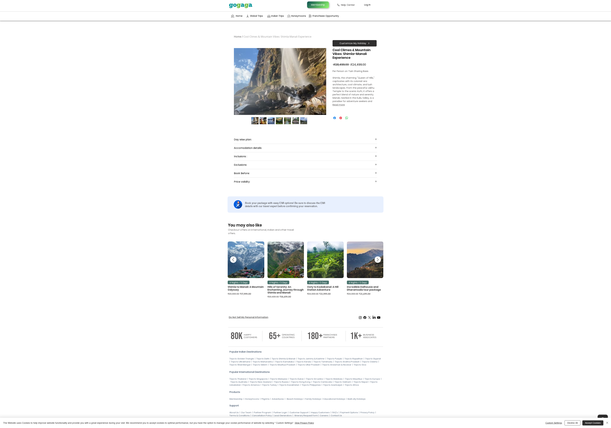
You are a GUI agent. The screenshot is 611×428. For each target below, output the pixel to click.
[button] (355, 43)
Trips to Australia (238, 381)
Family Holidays (313, 398)
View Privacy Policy (304, 423)
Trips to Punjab (334, 358)
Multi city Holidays (356, 398)
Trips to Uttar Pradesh (309, 364)
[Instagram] (360, 317)
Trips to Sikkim (259, 364)
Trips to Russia (281, 381)
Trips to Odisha (369, 361)
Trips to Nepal (361, 381)
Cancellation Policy (262, 415)
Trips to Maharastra (263, 361)
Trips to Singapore (258, 378)
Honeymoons (252, 398)
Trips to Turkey (269, 384)
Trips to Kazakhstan (289, 384)
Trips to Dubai (297, 378)
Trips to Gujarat (373, 358)
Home (237, 36)
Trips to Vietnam (342, 381)
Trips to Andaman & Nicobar (336, 364)
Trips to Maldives (334, 378)
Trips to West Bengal (240, 364)
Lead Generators (283, 415)
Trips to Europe (372, 378)
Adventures (278, 398)
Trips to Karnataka (284, 361)
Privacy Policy (367, 412)
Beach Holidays (295, 398)
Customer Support (299, 412)
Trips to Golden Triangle (241, 358)
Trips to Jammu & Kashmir (311, 358)
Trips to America (251, 384)
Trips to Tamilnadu (322, 361)
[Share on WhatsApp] (347, 118)
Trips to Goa (360, 364)
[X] (369, 317)
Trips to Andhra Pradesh (347, 361)
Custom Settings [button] (553, 423)
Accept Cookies (593, 423)
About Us (234, 412)
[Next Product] (378, 259)
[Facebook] (365, 317)
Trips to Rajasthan (353, 358)
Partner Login (280, 412)
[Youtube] (379, 317)
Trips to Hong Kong (300, 381)
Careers (323, 415)
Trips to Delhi (262, 358)
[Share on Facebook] (335, 118)
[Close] (607, 422)
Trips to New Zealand (260, 381)
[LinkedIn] (374, 317)
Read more (339, 104)
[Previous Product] (233, 259)
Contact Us (336, 415)
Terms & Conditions (239, 415)
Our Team (246, 412)
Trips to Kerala (304, 361)
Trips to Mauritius (353, 378)
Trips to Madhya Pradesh (282, 364)
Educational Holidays (334, 398)
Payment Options (349, 412)
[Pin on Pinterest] (341, 118)
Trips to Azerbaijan (333, 384)
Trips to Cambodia (322, 381)
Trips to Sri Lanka (314, 378)
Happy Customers (320, 412)
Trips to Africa (352, 384)
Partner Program (262, 412)
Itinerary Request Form (306, 415)
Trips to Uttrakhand (241, 361)
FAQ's (335, 412)
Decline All (572, 423)
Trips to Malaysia (279, 378)
